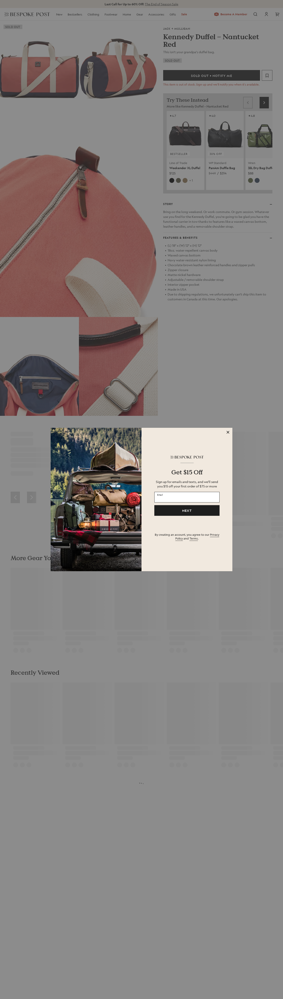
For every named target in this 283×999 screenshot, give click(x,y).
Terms (193, 538)
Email (160, 494)
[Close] (228, 432)
